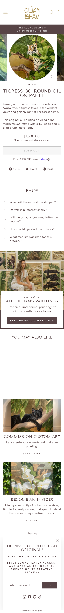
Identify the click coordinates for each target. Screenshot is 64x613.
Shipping (18, 140)
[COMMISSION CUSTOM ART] (32, 415)
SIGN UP (32, 520)
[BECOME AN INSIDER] (32, 478)
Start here (32, 453)
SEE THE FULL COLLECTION (32, 320)
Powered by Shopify (32, 610)
